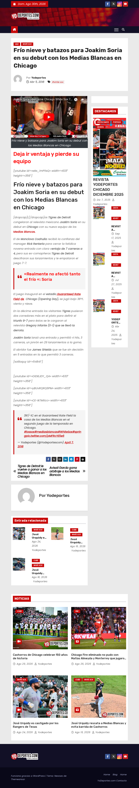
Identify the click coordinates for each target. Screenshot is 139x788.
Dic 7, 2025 (104, 200)
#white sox (57, 82)
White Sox (27, 44)
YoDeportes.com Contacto (112, 780)
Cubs (74, 530)
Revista (100, 127)
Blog (115, 774)
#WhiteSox (65, 432)
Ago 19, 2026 (78, 546)
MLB (16, 44)
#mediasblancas (46, 432)
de (22, 299)
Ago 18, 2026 (39, 577)
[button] (124, 29)
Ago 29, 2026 (25, 664)
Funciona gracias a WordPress (28, 776)
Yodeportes (39, 77)
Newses (58, 776)
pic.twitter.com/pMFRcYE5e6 (45, 436)
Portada (117, 122)
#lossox (29, 432)
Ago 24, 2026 (25, 732)
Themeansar (18, 779)
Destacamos (103, 122)
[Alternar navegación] (116, 29)
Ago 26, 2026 (83, 664)
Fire (76, 611)
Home (107, 774)
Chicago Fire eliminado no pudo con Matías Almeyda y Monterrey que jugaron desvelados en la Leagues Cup (98, 658)
